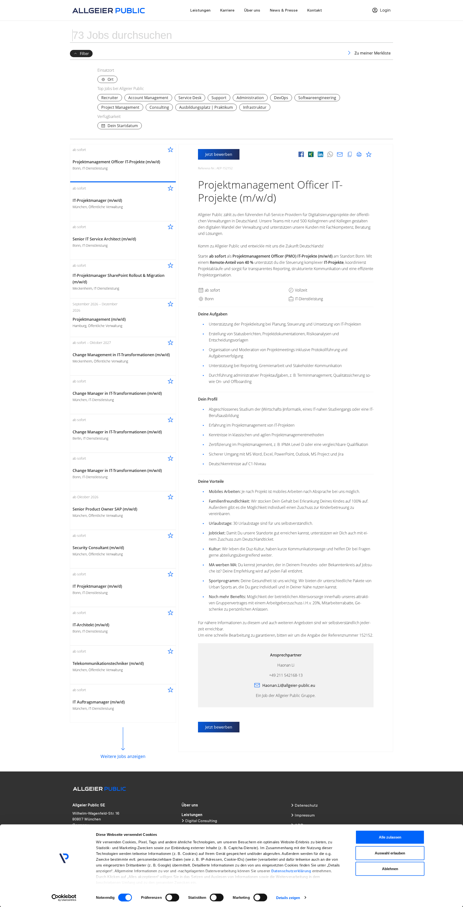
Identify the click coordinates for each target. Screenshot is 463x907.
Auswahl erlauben (390, 853)
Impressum (305, 815)
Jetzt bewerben (218, 154)
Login (385, 10)
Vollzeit (300, 290)
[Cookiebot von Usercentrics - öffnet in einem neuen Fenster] (64, 897)
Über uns (252, 10)
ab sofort (212, 290)
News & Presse (284, 10)
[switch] (172, 897)
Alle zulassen (390, 837)
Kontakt (314, 10)
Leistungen (200, 10)
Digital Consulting (201, 820)
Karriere (227, 10)
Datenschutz (306, 805)
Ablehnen (390, 869)
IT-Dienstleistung (308, 298)
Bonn (209, 298)
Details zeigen (288, 897)
